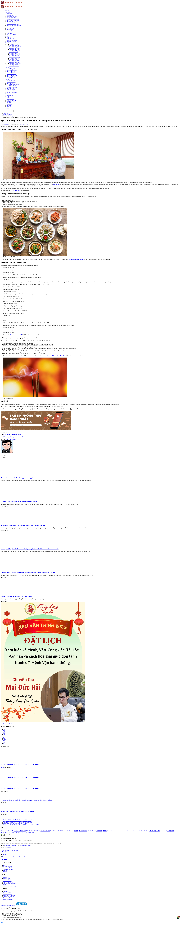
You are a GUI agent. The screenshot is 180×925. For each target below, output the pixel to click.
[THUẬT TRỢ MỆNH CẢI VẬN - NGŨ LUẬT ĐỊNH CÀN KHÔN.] (11, 762)
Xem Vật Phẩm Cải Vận (12, 21)
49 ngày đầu (56, 184)
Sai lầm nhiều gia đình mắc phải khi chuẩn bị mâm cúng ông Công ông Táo (23, 525)
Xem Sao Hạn (10, 29)
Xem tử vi (7, 26)
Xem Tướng (11, 830)
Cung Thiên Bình (30, 832)
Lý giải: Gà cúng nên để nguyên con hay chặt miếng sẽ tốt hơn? (19, 501)
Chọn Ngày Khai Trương (144, 830)
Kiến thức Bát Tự (7, 892)
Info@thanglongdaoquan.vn (25, 845)
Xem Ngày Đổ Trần (13, 52)
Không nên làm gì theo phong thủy (14, 25)
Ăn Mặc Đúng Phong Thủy (13, 19)
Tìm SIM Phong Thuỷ (8, 882)
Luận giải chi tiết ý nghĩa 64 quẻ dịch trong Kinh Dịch (15, 823)
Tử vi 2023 (5, 891)
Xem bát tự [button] (7, 12)
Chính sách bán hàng (8, 869)
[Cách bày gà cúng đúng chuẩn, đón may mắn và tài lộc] (14, 593)
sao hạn (65, 830)
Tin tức (6, 93)
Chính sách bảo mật (7, 867)
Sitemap (5, 871)
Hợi (4, 743)
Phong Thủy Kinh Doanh (133, 830)
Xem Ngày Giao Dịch (14, 66)
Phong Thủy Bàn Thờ (59, 830)
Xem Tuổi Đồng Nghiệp (12, 75)
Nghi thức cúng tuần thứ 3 (15, 334)
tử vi (2, 830)
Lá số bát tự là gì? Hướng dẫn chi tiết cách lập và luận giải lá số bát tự (18, 819)
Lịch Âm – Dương (7, 881)
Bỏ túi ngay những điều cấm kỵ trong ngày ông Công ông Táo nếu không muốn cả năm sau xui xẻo (29, 549)
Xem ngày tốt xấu (7, 879)
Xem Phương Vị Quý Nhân (13, 20)
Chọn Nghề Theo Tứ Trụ (12, 16)
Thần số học (9, 104)
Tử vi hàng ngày (10, 95)
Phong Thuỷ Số (6, 897)
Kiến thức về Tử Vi (7, 894)
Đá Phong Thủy (154, 831)
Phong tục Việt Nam (11, 100)
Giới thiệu (7, 108)
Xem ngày (7, 42)
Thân (4, 739)
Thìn (4, 734)
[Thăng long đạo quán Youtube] (5, 859)
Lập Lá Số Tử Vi (10, 28)
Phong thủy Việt (10, 99)
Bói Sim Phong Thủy (11, 82)
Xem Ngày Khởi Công (14, 50)
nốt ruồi (72, 830)
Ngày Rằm (28, 830)
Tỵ (4, 735)
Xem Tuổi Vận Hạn (11, 76)
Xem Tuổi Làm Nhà (11, 77)
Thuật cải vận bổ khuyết (8, 896)
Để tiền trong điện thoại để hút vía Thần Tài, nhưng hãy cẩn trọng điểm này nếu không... (26, 800)
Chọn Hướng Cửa (124, 830)
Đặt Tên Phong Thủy (11, 17)
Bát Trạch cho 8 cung (11, 38)
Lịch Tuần (9, 32)
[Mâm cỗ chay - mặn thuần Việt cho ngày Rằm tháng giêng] (14, 475)
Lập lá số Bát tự (6, 877)
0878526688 (8, 847)
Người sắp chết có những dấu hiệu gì (12, 434)
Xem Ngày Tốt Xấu (13, 44)
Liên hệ (5, 870)
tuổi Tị (108, 830)
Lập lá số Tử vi (6, 878)
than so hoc (5, 830)
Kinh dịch (9, 102)
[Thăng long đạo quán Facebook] (1, 859)
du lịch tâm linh (45, 831)
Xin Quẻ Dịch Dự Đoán (12, 92)
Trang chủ (7, 10)
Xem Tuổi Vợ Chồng (11, 69)
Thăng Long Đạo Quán (8, 723)
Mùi (4, 738)
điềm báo (69, 830)
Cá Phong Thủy (101, 831)
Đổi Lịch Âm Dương (11, 34)
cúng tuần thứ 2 (16, 190)
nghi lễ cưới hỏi (82, 831)
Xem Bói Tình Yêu (11, 83)
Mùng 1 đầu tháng (20, 831)
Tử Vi (8, 96)
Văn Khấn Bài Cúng (8, 116)
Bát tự (8, 97)
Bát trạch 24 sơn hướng (12, 40)
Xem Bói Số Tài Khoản (12, 87)
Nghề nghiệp (93, 830)
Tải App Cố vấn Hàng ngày (9, 886)
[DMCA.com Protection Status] (8, 905)
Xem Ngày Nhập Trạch (14, 53)
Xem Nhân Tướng (11, 89)
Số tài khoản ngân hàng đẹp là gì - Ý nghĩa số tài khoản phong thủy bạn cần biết (21, 824)
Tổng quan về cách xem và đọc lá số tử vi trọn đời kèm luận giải (17, 822)
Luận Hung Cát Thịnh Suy (12, 22)
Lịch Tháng (9, 33)
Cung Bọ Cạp (23, 832)
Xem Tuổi (9, 106)
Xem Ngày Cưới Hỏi (14, 58)
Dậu (4, 740)
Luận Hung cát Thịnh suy (9, 895)
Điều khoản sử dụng (7, 866)
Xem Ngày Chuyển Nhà (14, 48)
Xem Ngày (9, 105)
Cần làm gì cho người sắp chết (76, 259)
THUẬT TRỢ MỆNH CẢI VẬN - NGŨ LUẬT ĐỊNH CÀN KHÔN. (20, 765)
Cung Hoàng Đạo (10, 101)
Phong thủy (7, 36)
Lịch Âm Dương (10, 30)
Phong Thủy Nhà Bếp (35, 830)
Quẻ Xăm (88, 830)
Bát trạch (9, 37)
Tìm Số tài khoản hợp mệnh (9, 883)
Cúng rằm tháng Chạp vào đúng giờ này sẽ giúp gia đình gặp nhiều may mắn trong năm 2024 (28, 572)
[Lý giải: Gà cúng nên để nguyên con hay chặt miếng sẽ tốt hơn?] (14, 498)
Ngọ (4, 737)
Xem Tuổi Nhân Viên (11, 74)
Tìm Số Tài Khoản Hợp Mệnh (13, 84)
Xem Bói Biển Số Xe (11, 85)
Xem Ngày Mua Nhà (14, 60)
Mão (4, 733)
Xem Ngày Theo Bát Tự (14, 45)
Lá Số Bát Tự (10, 13)
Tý (4, 729)
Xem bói (7, 79)
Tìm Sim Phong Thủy (11, 80)
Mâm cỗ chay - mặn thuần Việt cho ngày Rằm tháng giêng (17, 478)
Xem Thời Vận (10, 15)
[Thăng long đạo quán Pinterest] (6, 859)
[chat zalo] (2, 923)
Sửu (4, 730)
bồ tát (76, 831)
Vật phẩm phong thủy (11, 41)
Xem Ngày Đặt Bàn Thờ (14, 54)
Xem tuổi (7, 67)
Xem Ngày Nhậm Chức (14, 62)
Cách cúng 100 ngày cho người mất (55, 355)
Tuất (4, 742)
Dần (4, 732)
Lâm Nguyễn (6, 124)
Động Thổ (52, 830)
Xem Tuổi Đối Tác (11, 71)
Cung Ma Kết (17, 832)
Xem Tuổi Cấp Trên (11, 72)
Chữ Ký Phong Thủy (163, 830)
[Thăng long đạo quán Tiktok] (3, 859)
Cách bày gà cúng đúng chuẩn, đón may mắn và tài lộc (17, 596)
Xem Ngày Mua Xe (13, 59)
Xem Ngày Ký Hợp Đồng (15, 63)
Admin (2, 767)
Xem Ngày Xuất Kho (14, 64)
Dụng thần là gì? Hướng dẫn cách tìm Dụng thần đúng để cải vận (17, 821)
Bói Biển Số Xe (112, 830)
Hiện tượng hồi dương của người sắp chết (13, 436)
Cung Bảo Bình (8, 832)
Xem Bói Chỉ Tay (10, 88)
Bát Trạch (5, 884)
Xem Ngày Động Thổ (14, 49)
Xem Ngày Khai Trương (14, 55)
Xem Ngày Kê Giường (14, 57)
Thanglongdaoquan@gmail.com (11, 845)
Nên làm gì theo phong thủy (13, 24)
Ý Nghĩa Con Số (118, 830)
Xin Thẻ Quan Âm (11, 91)
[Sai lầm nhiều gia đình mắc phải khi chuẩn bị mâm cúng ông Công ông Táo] (14, 522)
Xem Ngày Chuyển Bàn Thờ (15, 46)
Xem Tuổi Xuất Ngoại (12, 70)
